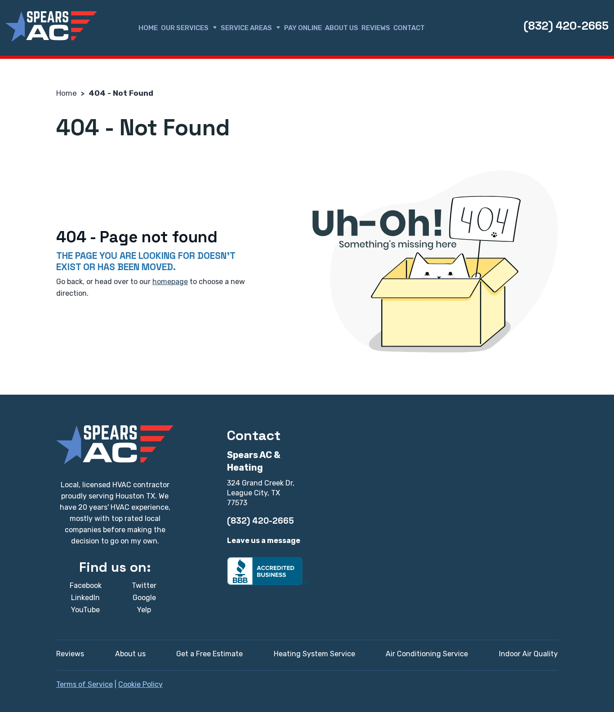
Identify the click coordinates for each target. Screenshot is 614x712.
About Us (341, 28)
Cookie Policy (140, 684)
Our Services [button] (185, 28)
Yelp (144, 609)
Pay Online (303, 28)
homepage (170, 281)
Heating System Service (314, 654)
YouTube (85, 609)
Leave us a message (263, 540)
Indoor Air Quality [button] (528, 654)
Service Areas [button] (246, 28)
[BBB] (267, 570)
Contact (409, 28)
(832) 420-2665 (566, 25)
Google (144, 597)
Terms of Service (84, 684)
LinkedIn (85, 597)
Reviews (375, 28)
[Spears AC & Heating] (51, 26)
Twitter (144, 585)
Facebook (86, 585)
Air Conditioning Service (427, 654)
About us (130, 654)
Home (148, 28)
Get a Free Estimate (209, 654)
